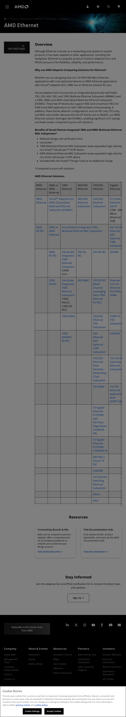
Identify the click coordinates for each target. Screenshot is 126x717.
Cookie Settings (32, 711)
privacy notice (23, 705)
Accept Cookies (54, 711)
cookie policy (41, 705)
